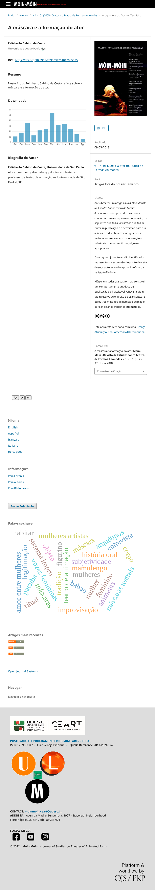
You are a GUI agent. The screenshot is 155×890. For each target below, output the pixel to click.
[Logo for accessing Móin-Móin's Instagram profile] (45, 839)
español (13, 433)
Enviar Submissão (22, 506)
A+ (15, 397)
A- (28, 397)
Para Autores (16, 482)
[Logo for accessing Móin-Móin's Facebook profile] (16, 839)
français (13, 439)
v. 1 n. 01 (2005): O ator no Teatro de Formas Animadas (64, 15)
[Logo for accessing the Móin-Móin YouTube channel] (31, 839)
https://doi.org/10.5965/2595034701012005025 (46, 60)
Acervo (23, 15)
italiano (13, 445)
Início (11, 15)
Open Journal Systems (23, 671)
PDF (103, 128)
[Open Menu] (8, 4)
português (15, 451)
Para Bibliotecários (19, 488)
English (13, 427)
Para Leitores (16, 476)
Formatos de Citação (109, 371)
